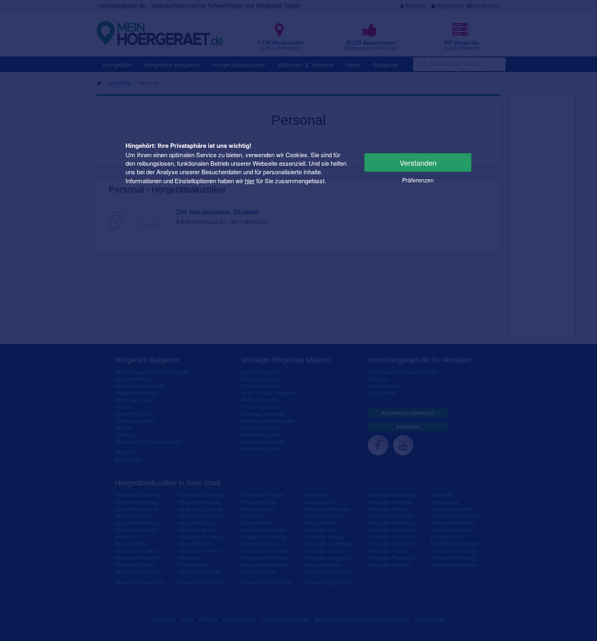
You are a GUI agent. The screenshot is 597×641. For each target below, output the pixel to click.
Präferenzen (418, 180)
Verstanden (418, 162)
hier (250, 180)
